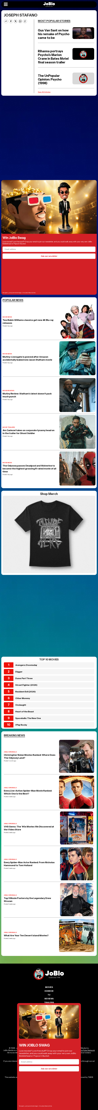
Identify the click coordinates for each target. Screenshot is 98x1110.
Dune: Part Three (24, 678)
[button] (6, 4)
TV (49, 995)
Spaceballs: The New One (28, 718)
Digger (18, 671)
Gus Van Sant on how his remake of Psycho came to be (53, 34)
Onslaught (20, 705)
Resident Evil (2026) (25, 691)
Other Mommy (22, 698)
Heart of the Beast (24, 711)
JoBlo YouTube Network (85, 1050)
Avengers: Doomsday (26, 665)
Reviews (49, 998)
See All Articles (44, 92)
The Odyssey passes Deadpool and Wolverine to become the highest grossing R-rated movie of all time (29, 468)
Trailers (49, 1002)
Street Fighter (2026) (26, 685)
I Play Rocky (21, 725)
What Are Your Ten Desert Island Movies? (26, 935)
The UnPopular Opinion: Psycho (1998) (50, 79)
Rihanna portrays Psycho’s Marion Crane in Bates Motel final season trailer (53, 56)
